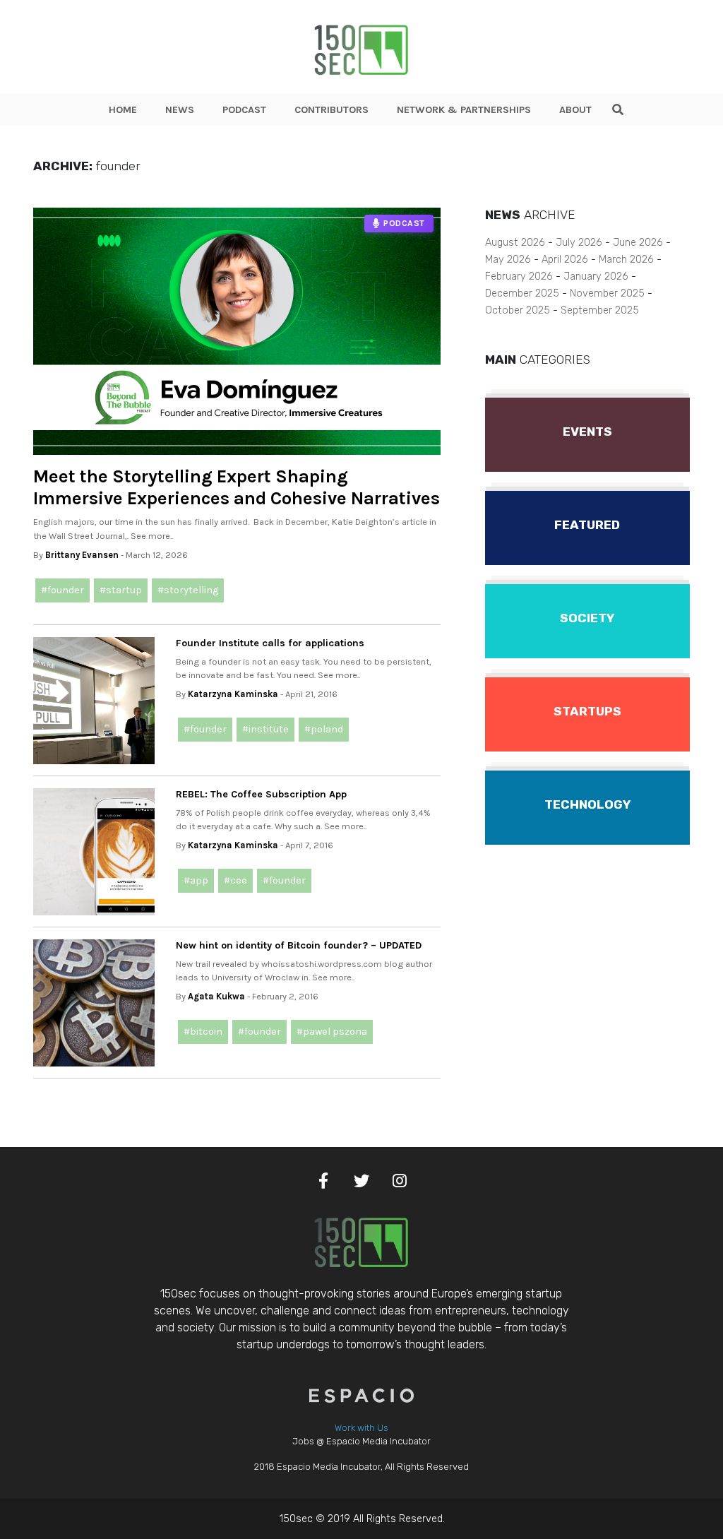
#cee (235, 880)
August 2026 (515, 243)
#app (196, 880)
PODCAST (244, 110)
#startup (121, 590)
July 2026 (579, 243)
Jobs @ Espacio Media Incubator (361, 1441)
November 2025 (607, 293)
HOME (123, 110)
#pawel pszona (332, 1032)
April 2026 (565, 260)
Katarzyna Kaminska (233, 694)
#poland (323, 729)
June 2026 (638, 243)
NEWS (179, 110)
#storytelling (187, 590)
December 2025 (522, 293)
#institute (265, 729)
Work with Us (361, 1427)
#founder (62, 590)
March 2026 (626, 260)
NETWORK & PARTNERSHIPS (464, 110)
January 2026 (595, 277)
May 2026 (508, 260)
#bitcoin (203, 1032)
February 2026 (519, 277)
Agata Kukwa (216, 996)
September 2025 (600, 310)
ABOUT (575, 110)
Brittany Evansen (82, 554)
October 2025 (517, 310)
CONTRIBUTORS (331, 110)
